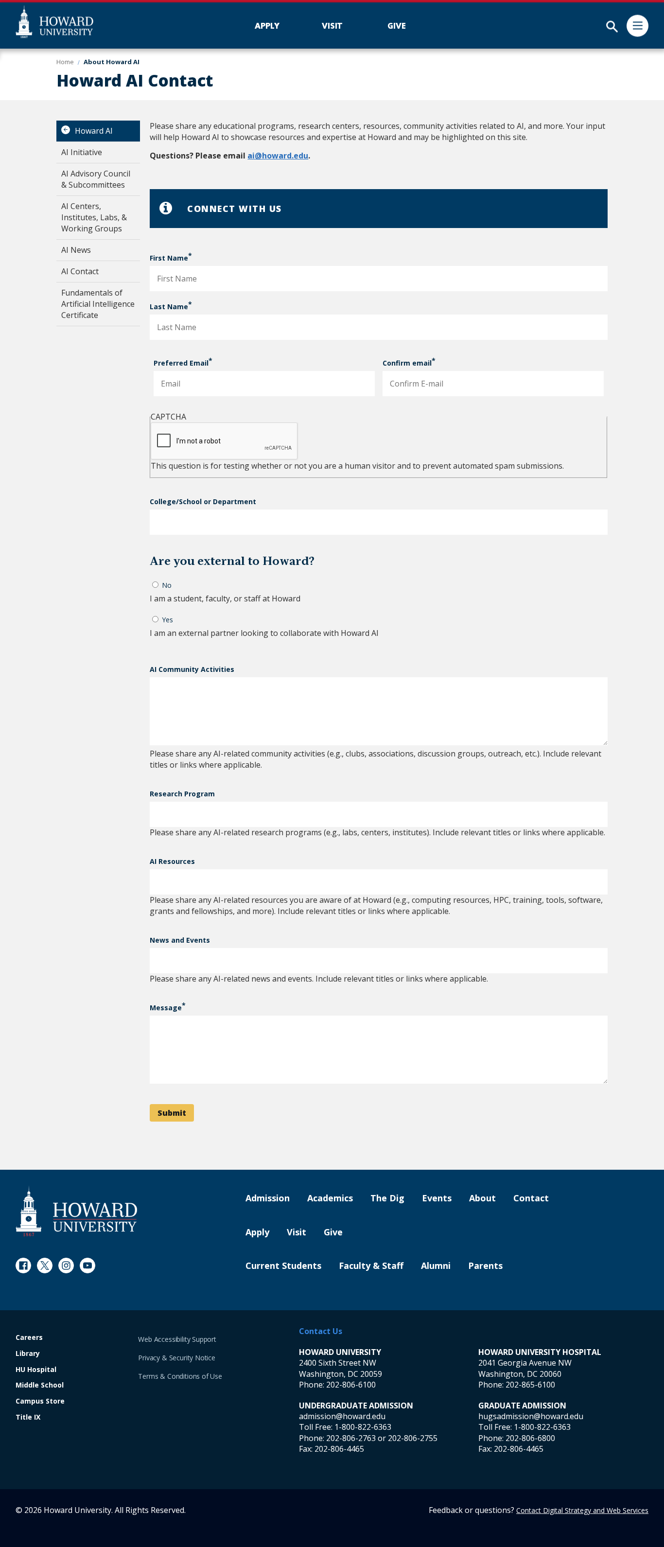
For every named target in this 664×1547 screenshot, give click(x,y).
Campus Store (40, 1401)
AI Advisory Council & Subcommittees (95, 179)
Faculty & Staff (371, 1266)
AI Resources (172, 861)
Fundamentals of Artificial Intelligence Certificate (98, 303)
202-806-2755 (412, 1438)
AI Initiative (81, 152)
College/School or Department (203, 501)
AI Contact (80, 271)
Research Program (182, 793)
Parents (485, 1266)
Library (28, 1354)
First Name (169, 258)
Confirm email (407, 363)
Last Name (169, 306)
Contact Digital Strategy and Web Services (582, 1510)
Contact (531, 1198)
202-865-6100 (530, 1384)
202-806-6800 (530, 1438)
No (167, 585)
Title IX (28, 1417)
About (482, 1198)
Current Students (283, 1266)
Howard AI (94, 130)
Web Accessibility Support (177, 1339)
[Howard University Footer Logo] (76, 1210)
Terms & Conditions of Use (180, 1376)
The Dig (387, 1198)
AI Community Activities (192, 669)
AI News (76, 250)
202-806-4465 (339, 1448)
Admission (267, 1198)
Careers (29, 1338)
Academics (330, 1198)
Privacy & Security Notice (176, 1357)
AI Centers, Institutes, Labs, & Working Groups (94, 217)
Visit (296, 1232)
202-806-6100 (351, 1384)
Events (437, 1198)
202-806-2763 (351, 1438)
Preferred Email (181, 363)
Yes (167, 619)
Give (333, 1232)
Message (166, 1007)
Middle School (40, 1385)
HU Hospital (36, 1370)
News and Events (180, 940)
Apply (257, 1232)
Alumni (436, 1266)
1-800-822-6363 (362, 1427)
